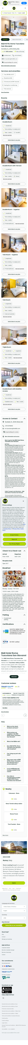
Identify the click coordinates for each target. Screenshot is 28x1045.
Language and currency (8, 903)
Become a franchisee (6, 952)
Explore (14, 883)
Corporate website (6, 947)
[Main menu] (3, 8)
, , (10, 48)
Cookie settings (5, 1020)
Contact (3, 936)
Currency (4, 914)
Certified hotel (7, 55)
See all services (5, 92)
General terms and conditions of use (9, 1004)
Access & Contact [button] (10, 418)
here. (24, 524)
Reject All (14, 539)
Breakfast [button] (6, 568)
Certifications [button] (8, 624)
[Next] (25, 715)
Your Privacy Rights (14, 544)
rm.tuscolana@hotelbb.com (10, 59)
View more (14, 676)
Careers (3, 954)
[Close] (1, 3)
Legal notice (4, 1022)
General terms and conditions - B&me (10, 1013)
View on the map (20, 51)
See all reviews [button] (5, 711)
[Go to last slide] (3, 110)
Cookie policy (5, 1018)
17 (24, 33)
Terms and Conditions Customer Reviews (11, 1015)
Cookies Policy (7, 528)
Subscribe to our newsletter (14, 925)
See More (5, 708)
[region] (14, 522)
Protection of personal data (8, 1008)
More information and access (8, 65)
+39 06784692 (17, 55)
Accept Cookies (14, 535)
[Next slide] (25, 110)
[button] (13, 700)
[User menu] (25, 8)
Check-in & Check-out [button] (12, 551)
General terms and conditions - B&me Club (11, 1011)
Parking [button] (6, 615)
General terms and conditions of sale (10, 1006)
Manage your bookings (7, 939)
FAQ (3, 934)
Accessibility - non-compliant (8, 1029)
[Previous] (2, 715)
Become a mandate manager (8, 950)
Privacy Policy (16, 528)
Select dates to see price (14, 140)
